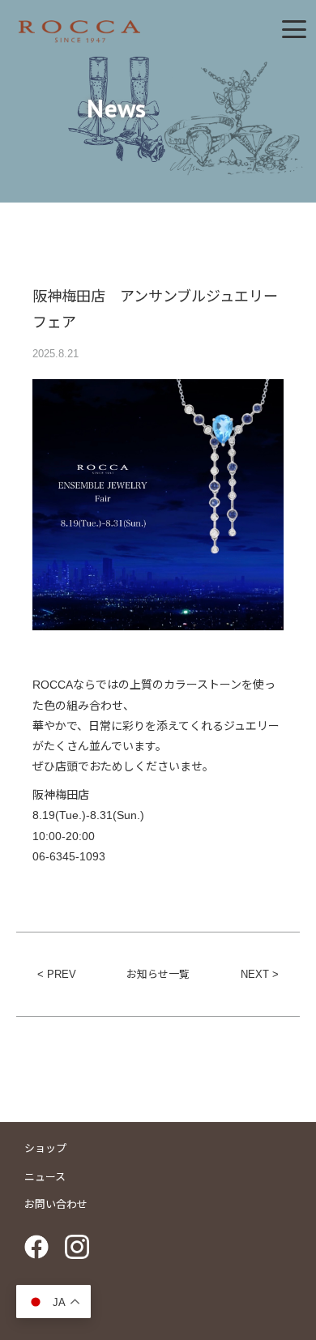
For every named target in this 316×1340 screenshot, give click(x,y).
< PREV (56, 974)
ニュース (45, 1177)
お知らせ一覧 (158, 974)
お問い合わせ (56, 1204)
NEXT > (260, 974)
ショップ (45, 1148)
